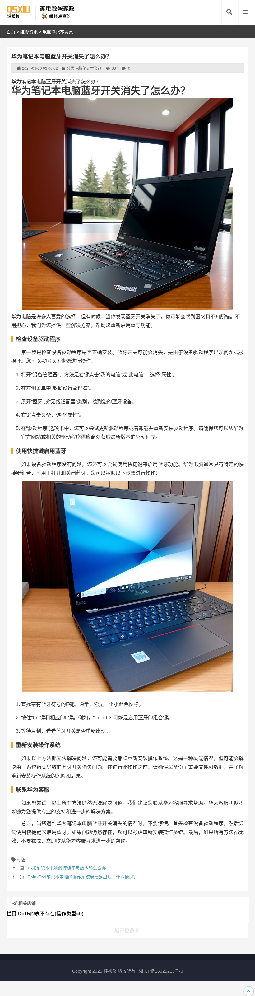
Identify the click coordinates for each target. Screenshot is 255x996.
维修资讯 (29, 31)
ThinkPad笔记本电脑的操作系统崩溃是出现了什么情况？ (83, 876)
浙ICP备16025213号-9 (161, 971)
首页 (11, 31)
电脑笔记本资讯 (58, 31)
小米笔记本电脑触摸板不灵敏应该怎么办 (67, 868)
